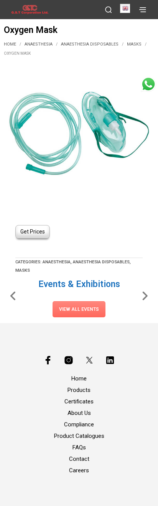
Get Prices (32, 232)
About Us (79, 413)
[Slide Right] (144, 295)
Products (79, 390)
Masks (134, 44)
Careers (79, 470)
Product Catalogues (79, 436)
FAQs (79, 447)
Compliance (79, 424)
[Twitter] (89, 360)
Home (10, 44)
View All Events (79, 309)
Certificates (79, 401)
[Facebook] (48, 360)
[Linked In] (110, 360)
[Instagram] (68, 360)
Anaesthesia (39, 44)
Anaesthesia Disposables (89, 44)
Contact (79, 458)
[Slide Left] (13, 295)
